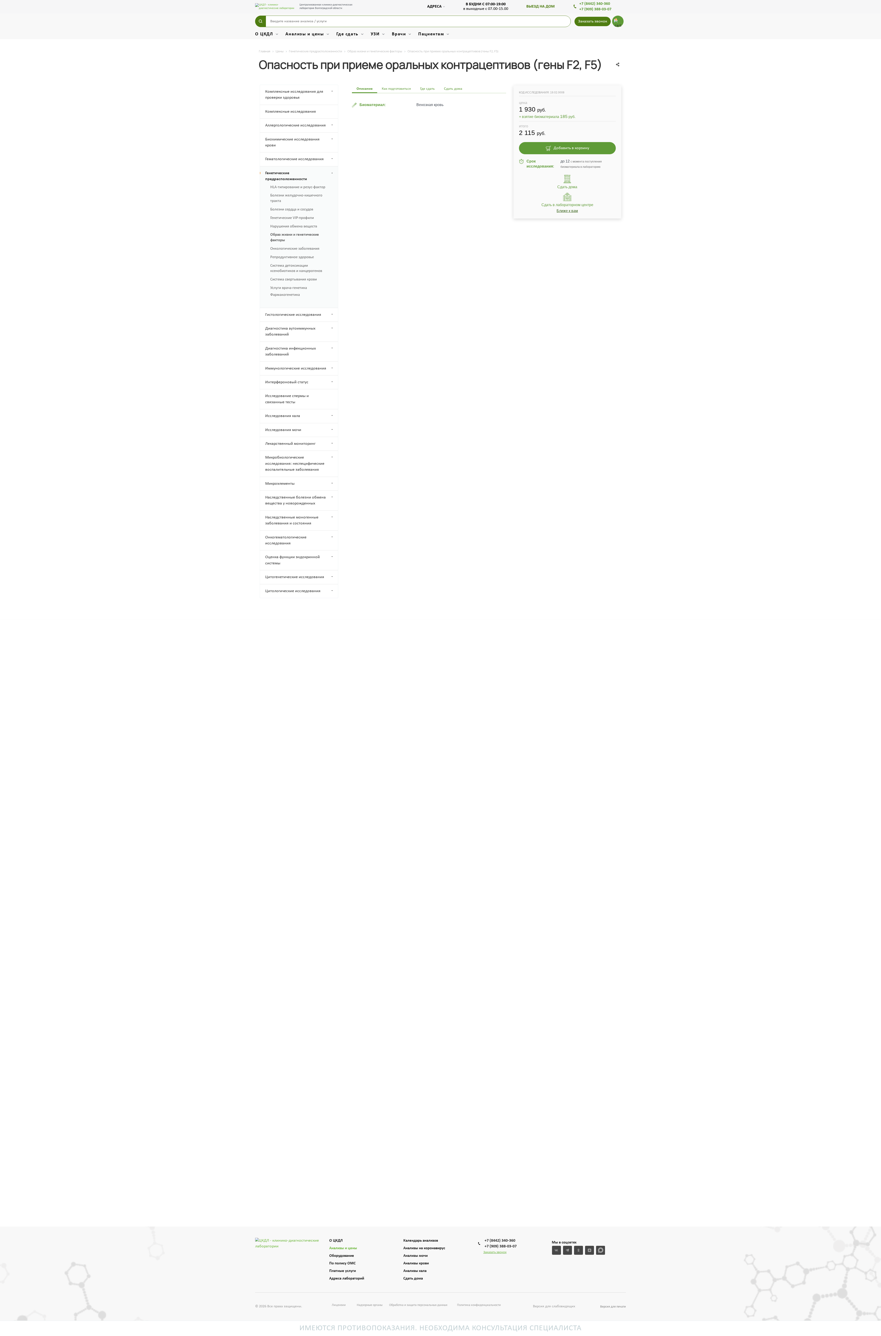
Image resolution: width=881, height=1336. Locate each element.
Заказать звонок (592, 21)
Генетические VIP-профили (292, 218)
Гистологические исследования (293, 315)
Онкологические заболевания (294, 249)
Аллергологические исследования (295, 125)
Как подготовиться (396, 89)
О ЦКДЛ (336, 1241)
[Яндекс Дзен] (589, 1250)
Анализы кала (415, 1271)
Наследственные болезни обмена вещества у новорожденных (295, 500)
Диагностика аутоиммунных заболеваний (290, 331)
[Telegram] (567, 1250)
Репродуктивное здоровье (292, 257)
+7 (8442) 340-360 (594, 4)
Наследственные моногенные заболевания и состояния (291, 520)
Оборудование (341, 1256)
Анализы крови (416, 1263)
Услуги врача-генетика (288, 288)
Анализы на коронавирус (424, 1248)
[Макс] (600, 1250)
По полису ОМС (342, 1263)
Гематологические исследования (294, 159)
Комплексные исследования (290, 111)
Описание (365, 89)
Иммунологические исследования (295, 368)
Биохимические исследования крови (292, 142)
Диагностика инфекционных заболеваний (290, 351)
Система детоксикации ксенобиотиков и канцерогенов (296, 268)
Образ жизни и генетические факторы (294, 237)
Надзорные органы (369, 1305)
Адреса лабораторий (346, 1278)
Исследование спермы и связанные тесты (287, 399)
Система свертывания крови (293, 279)
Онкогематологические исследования (286, 540)
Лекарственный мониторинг (290, 444)
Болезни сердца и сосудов (291, 209)
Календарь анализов (420, 1241)
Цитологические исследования (293, 591)
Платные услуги (342, 1271)
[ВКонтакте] (556, 1250)
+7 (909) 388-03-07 (595, 9)
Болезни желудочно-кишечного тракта (296, 198)
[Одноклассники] (578, 1250)
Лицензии (339, 1305)
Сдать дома (413, 1278)
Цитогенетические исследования (294, 577)
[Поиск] (260, 21)
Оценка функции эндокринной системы (292, 560)
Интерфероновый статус (286, 382)
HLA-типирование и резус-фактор (297, 187)
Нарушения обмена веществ (293, 226)
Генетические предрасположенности (286, 176)
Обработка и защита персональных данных (418, 1305)
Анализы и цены (343, 1248)
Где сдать (427, 89)
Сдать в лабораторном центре (567, 208)
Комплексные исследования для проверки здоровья (294, 95)
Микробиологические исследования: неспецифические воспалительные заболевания (294, 463)
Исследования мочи (283, 430)
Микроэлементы (280, 484)
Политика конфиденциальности (479, 1305)
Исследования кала (282, 416)
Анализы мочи (415, 1256)
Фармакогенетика (285, 295)
